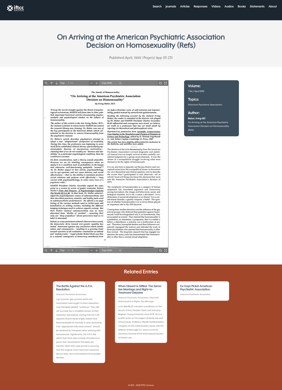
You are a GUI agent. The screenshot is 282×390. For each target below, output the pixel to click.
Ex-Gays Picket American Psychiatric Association (196, 288)
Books (242, 6)
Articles (185, 6)
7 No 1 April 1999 (196, 91)
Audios (229, 6)
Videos (216, 6)
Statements (257, 6)
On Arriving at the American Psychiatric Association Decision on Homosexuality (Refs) (208, 126)
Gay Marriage (147, 301)
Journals (171, 6)
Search (157, 6)
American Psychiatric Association (205, 104)
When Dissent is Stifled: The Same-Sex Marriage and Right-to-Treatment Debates (140, 289)
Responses (200, 6)
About (273, 6)
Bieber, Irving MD (196, 118)
